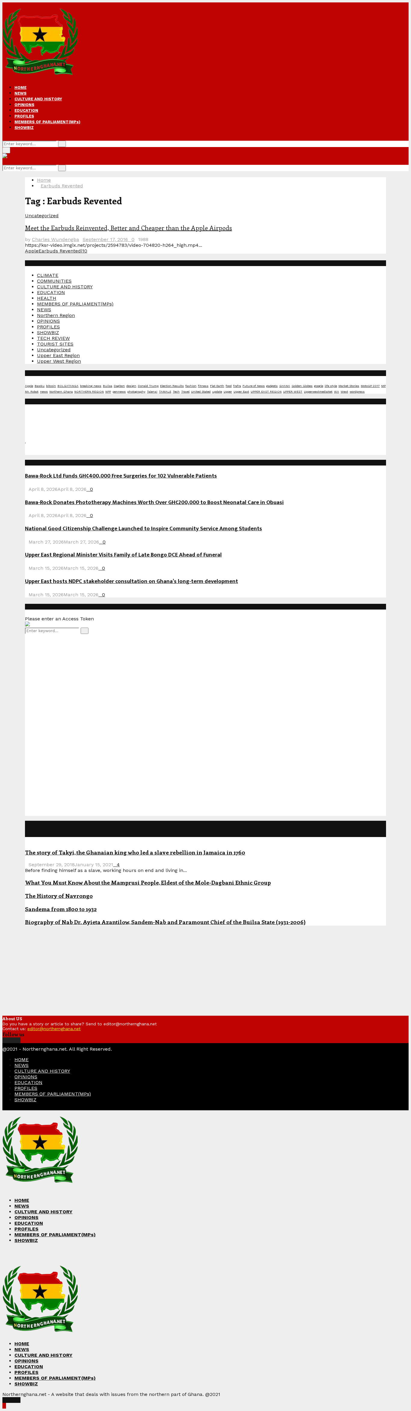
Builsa (107, 385)
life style (331, 385)
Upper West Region (59, 361)
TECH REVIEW (53, 338)
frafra (237, 385)
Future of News (254, 385)
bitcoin (51, 385)
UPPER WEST (292, 391)
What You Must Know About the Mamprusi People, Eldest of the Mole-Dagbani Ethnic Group (148, 882)
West (344, 391)
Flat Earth (217, 385)
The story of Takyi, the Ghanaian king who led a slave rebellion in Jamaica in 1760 (135, 852)
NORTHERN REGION (89, 391)
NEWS (20, 93)
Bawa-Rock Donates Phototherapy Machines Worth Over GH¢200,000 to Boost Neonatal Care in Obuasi (154, 502)
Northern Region (56, 315)
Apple (32, 251)
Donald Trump (148, 385)
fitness (203, 385)
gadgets (272, 385)
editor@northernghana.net (54, 1028)
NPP (108, 391)
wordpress (357, 391)
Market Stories (348, 385)
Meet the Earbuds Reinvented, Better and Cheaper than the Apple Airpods (128, 228)
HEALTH (46, 298)
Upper (228, 391)
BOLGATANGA (68, 385)
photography (136, 391)
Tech (176, 391)
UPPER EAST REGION (266, 391)
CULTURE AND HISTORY (38, 99)
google (318, 385)
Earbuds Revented (60, 251)
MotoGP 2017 (370, 385)
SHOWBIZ (24, 127)
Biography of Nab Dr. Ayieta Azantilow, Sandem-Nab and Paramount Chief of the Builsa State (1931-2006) (165, 922)
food (229, 385)
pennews (119, 391)
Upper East (241, 391)
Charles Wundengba (55, 239)
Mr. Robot (32, 391)
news (44, 391)
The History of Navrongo (59, 895)
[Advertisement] (70, 724)
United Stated (201, 391)
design (131, 385)
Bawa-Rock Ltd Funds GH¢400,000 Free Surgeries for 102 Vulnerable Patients (121, 476)
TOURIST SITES (55, 344)
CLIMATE (47, 275)
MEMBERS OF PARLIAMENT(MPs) (47, 122)
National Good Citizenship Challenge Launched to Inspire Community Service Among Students (143, 528)
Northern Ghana (61, 391)
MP (383, 385)
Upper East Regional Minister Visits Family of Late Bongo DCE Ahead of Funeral (123, 555)
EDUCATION (26, 110)
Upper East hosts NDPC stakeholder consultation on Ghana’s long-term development (131, 581)
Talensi (152, 391)
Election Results (172, 385)
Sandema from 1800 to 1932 (61, 909)
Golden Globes (302, 385)
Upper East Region (58, 355)
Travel (185, 391)
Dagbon (119, 385)
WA (336, 391)
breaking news (90, 385)
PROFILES (24, 116)
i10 (84, 251)
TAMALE (165, 391)
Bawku (40, 385)
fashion (190, 385)
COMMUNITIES (54, 281)
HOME (20, 87)
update (217, 391)
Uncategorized (42, 215)
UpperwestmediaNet (318, 391)
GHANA (284, 385)
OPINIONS (24, 104)
